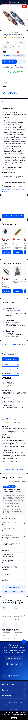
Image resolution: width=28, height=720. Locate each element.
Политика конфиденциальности (14, 704)
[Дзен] (21, 664)
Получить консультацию (13, 215)
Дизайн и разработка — (14, 702)
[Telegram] (7, 664)
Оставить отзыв (10, 359)
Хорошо (14, 718)
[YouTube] (16, 664)
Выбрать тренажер (14, 658)
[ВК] (12, 664)
